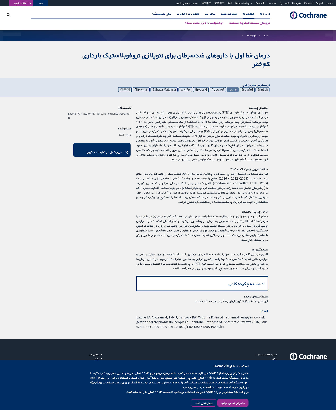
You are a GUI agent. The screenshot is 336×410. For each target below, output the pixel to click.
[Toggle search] (8, 14)
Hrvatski (272, 3)
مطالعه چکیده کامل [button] (245, 284)
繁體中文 (219, 3)
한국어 (125, 89)
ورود (40, 3)
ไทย (230, 3)
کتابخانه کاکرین (21, 3)
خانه (266, 35)
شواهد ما (252, 35)
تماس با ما (94, 354)
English (319, 3)
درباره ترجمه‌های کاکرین (187, 3)
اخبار (96, 358)
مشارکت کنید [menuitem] (229, 14)
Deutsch (260, 3)
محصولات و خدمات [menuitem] (188, 14)
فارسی (330, 3)
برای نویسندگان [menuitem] (161, 14)
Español (308, 3)
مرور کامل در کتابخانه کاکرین (104, 152)
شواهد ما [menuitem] (248, 14)
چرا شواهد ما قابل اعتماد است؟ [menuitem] (204, 23)
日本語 (185, 89)
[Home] (304, 15)
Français (296, 3)
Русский (284, 3)
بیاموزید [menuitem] (210, 14)
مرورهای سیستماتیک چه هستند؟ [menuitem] (249, 23)
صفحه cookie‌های (159, 392)
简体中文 (206, 3)
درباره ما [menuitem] (265, 14)
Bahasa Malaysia (243, 3)
